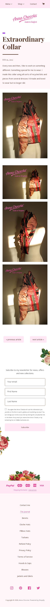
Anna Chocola (24, 600)
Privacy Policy (25, 550)
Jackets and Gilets (25, 576)
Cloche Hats (25, 524)
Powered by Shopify (37, 600)
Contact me (25, 505)
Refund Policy (25, 543)
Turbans (25, 537)
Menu (8, 4)
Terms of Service (25, 556)
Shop (20, 4)
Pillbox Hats (25, 531)
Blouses (24, 569)
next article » (38, 339)
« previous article (13, 339)
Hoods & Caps (25, 563)
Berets (25, 518)
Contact (33, 4)
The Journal (25, 511)
